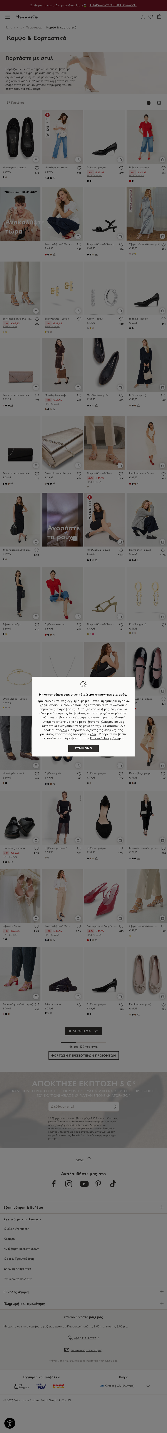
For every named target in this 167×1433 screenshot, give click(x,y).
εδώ (64, 730)
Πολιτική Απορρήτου (104, 738)
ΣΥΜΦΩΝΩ (83, 748)
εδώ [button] (93, 734)
